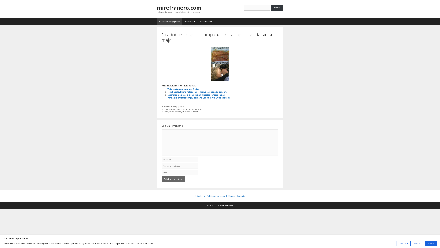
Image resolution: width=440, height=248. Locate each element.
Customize (402, 243)
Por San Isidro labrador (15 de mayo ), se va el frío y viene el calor (198, 97)
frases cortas (190, 21)
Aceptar (431, 243)
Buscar (277, 7)
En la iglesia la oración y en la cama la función (181, 112)
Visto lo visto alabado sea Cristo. (183, 89)
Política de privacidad (217, 196)
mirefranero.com (179, 7)
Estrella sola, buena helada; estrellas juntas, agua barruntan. (197, 92)
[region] (220, 241)
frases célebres (206, 21)
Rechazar (417, 243)
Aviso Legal (200, 196)
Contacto (241, 196)
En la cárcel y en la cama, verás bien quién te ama (183, 109)
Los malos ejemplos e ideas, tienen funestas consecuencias (196, 95)
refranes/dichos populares (169, 21)
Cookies (231, 196)
